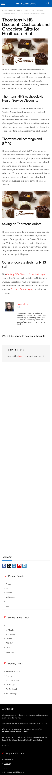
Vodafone (10, 652)
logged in (22, 356)
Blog (29, 737)
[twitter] (9, 566)
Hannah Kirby (23, 304)
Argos (8, 584)
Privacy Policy (36, 740)
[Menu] (3, 3)
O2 (7, 625)
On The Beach (11, 689)
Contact (23, 737)
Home (4, 10)
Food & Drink (14, 10)
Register (36, 737)
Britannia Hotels (12, 680)
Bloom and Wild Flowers (14, 772)
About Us (15, 737)
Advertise (43, 737)
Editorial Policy (24, 740)
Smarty (9, 639)
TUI (7, 601)
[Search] (48, 3)
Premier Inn (10, 676)
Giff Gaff (9, 643)
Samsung (7, 763)
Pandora (9, 593)
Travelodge (10, 684)
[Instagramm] (14, 566)
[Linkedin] (24, 566)
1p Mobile (10, 630)
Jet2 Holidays (11, 693)
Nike (5, 768)
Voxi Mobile (10, 634)
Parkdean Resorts (13, 671)
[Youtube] (19, 566)
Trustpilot (6, 745)
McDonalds (10, 597)
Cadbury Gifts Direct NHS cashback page (25, 274)
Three (8, 647)
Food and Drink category (22, 289)
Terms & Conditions (9, 740)
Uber (8, 606)
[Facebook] (4, 566)
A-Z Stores (6, 737)
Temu (8, 588)
